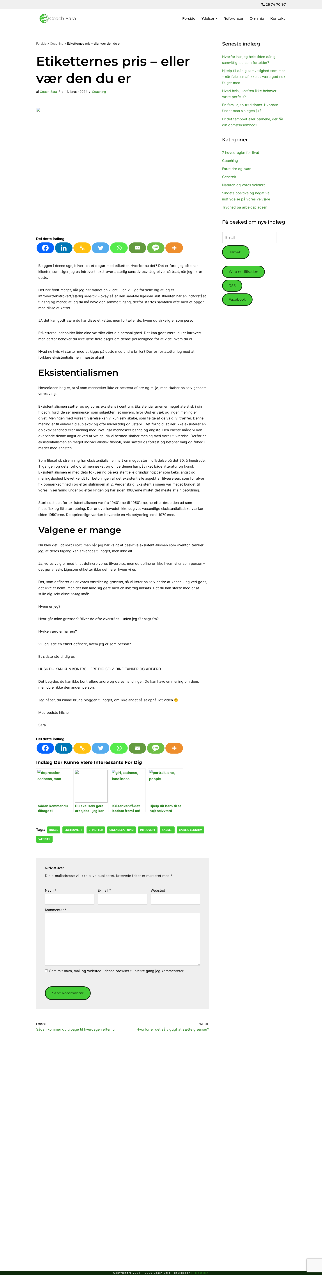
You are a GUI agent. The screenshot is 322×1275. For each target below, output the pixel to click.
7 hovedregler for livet (240, 152)
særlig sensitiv (190, 829)
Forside (188, 18)
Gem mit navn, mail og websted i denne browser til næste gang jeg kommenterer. (116, 971)
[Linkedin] (64, 247)
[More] (174, 247)
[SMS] (156, 247)
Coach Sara (48, 91)
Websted (158, 890)
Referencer (233, 18)
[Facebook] (45, 247)
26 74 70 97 (275, 4)
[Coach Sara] (58, 18)
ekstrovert (73, 829)
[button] (216, 18)
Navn (50, 890)
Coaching (57, 43)
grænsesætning (121, 829)
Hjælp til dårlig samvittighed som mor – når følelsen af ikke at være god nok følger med (253, 76)
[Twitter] (100, 247)
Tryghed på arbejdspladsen (244, 207)
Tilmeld (235, 252)
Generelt (229, 177)
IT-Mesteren (200, 1272)
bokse (53, 829)
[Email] (137, 247)
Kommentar (56, 910)
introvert (147, 829)
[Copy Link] (82, 247)
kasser (167, 829)
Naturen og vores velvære (243, 185)
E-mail (104, 890)
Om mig (257, 18)
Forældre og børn (236, 169)
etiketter (96, 829)
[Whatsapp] (119, 247)
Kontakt (277, 18)
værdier (44, 839)
